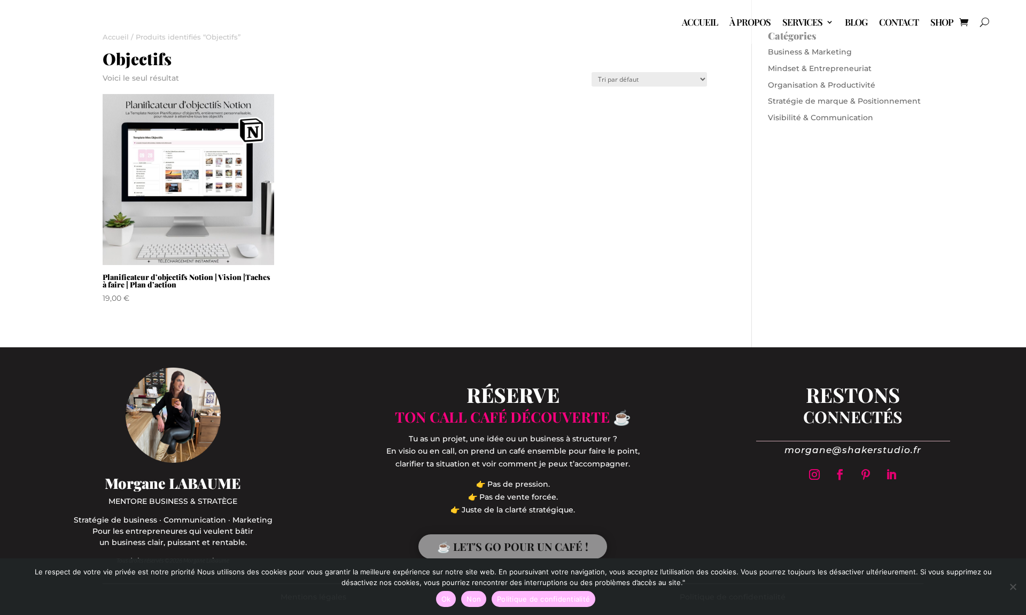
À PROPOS (750, 22)
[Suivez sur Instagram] (814, 474)
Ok (446, 599)
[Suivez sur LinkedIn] (891, 474)
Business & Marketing (810, 52)
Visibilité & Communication (820, 117)
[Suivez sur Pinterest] (865, 474)
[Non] (1012, 586)
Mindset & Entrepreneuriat (820, 68)
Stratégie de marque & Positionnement (844, 101)
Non (474, 599)
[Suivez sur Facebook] (840, 474)
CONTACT (899, 22)
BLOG (856, 22)
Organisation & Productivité (821, 85)
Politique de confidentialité (543, 599)
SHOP (941, 22)
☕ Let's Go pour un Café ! (512, 546)
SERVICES (802, 22)
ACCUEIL (700, 22)
